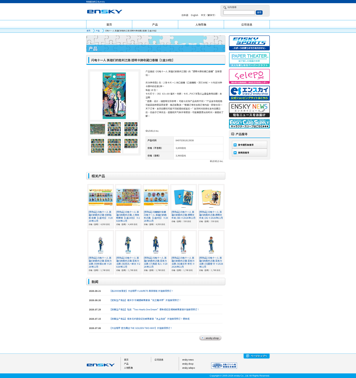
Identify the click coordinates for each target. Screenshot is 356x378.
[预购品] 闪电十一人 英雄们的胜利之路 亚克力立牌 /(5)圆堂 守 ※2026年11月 (211, 262)
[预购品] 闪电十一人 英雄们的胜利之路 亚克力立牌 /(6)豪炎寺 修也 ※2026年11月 (183, 262)
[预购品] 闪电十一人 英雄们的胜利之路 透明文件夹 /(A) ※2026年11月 (211, 214)
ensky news (188, 359)
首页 (88, 30)
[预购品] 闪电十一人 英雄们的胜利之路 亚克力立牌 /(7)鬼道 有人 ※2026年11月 (155, 262)
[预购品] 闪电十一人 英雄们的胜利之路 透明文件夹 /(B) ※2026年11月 (183, 214)
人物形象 (128, 367)
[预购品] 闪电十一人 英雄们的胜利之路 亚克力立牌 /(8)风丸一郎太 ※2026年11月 (128, 262)
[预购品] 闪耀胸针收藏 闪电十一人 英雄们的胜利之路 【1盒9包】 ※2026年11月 (156, 216)
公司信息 (158, 359)
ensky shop (188, 363)
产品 (98, 30)
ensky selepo (188, 367)
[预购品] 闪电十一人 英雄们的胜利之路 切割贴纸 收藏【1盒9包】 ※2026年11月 (101, 216)
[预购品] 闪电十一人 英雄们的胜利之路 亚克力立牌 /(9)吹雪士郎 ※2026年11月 (100, 262)
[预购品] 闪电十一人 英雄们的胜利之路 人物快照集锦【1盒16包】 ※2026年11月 (128, 216)
